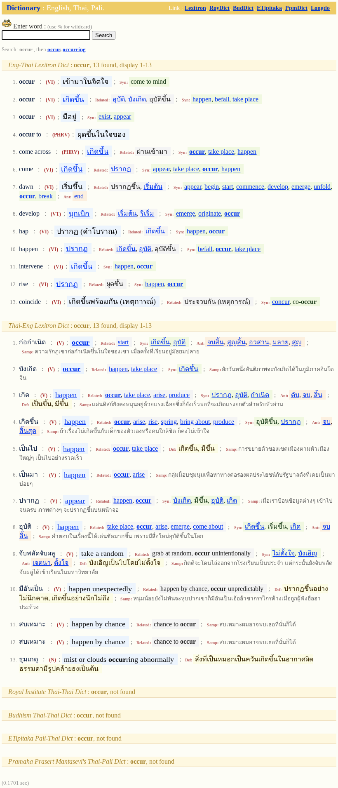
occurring (74, 49)
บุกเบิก (79, 213)
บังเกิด (137, 99)
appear (122, 116)
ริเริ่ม (147, 213)
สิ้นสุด (27, 430)
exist (104, 116)
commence (250, 186)
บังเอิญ (307, 553)
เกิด (232, 500)
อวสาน (259, 342)
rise (152, 421)
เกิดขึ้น (73, 99)
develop (278, 186)
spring (169, 421)
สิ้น (318, 394)
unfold (322, 186)
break (45, 196)
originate (209, 213)
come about (208, 526)
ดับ (295, 394)
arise (159, 394)
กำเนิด (260, 394)
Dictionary (23, 8)
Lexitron (195, 8)
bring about (195, 421)
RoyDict (219, 8)
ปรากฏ (121, 169)
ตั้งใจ (61, 562)
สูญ (297, 342)
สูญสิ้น (236, 342)
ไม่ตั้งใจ (283, 553)
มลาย (280, 342)
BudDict (243, 8)
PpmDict (296, 8)
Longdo (320, 8)
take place (245, 99)
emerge (300, 186)
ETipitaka (269, 8)
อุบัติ (119, 99)
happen (201, 99)
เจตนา (42, 562)
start (227, 186)
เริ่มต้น (152, 186)
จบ (306, 394)
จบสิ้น (215, 342)
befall (222, 99)
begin (211, 186)
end (79, 196)
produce (179, 394)
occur (53, 49)
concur (280, 301)
